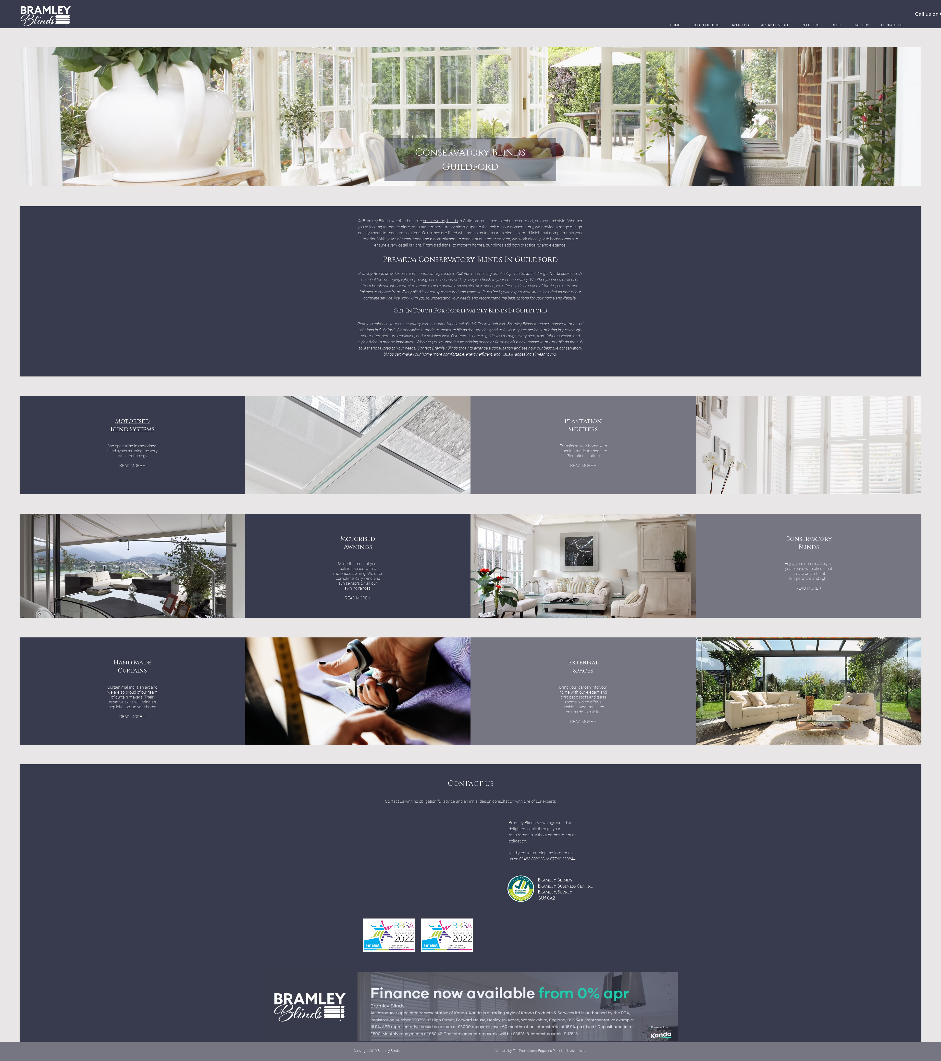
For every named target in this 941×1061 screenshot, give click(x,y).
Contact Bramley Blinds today (443, 348)
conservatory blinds (440, 220)
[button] (706, 25)
